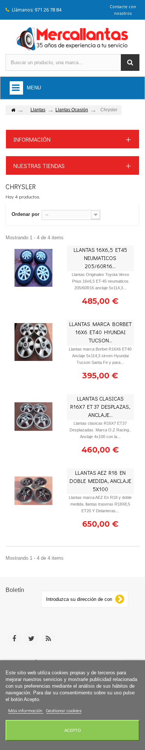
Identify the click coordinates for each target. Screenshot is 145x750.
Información (32, 139)
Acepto (72, 730)
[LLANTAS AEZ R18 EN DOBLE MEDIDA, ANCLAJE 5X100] (33, 491)
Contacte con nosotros (123, 10)
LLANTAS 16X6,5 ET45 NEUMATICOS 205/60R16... (100, 258)
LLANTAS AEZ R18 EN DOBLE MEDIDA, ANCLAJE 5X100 (100, 481)
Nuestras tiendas (39, 166)
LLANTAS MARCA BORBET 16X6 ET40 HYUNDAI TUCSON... (100, 332)
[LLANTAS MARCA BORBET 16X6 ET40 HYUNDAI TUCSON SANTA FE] (33, 342)
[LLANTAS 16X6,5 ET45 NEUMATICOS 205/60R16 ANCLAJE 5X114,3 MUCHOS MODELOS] (33, 268)
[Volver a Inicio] (13, 110)
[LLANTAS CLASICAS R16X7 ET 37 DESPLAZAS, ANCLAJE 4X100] (33, 416)
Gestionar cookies (63, 710)
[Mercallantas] (72, 37)
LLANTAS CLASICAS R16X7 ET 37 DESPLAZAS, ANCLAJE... (100, 406)
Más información (26, 710)
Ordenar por (25, 214)
